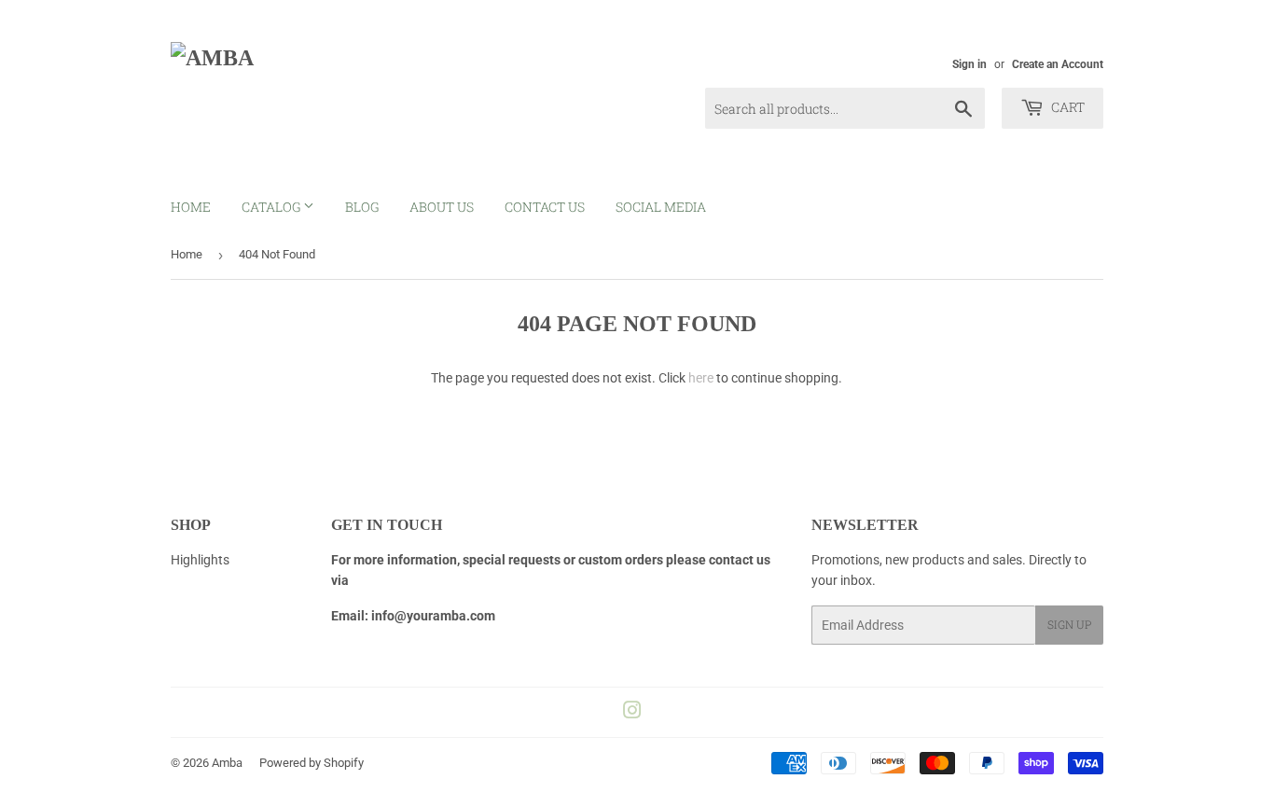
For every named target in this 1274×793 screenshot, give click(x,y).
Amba (227, 763)
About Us (441, 207)
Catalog (272, 207)
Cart (1066, 107)
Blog (362, 207)
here (700, 377)
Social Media (661, 207)
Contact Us (545, 207)
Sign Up (1069, 624)
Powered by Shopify (311, 763)
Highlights (200, 559)
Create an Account (1057, 64)
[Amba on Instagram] (632, 712)
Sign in (969, 64)
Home (191, 207)
